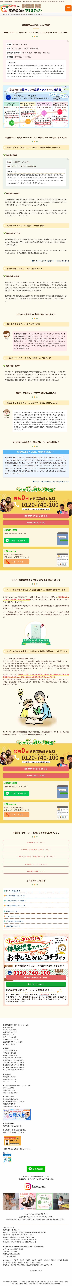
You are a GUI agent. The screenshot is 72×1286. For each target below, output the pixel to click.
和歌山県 (47, 1260)
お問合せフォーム (46, 1265)
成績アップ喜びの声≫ (10, 1093)
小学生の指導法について (14, 896)
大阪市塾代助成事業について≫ (13, 1132)
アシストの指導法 (12, 891)
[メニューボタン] (68, 8)
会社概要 (6, 1265)
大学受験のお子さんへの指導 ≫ (13, 1067)
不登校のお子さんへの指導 (15, 901)
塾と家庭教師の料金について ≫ (13, 1101)
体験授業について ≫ (10, 1032)
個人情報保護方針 (33, 1265)
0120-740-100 (18, 1249)
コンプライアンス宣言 (17, 1265)
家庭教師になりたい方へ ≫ (12, 1126)
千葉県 (14, 1262)
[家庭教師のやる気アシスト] (21, 8)
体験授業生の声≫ (9, 1090)
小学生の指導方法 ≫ (10, 1050)
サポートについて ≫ (10, 1037)
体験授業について (12, 926)
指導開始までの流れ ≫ (10, 1039)
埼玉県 (8, 1262)
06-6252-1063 (15, 1254)
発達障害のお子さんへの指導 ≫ (13, 1060)
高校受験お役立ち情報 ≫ (11, 1106)
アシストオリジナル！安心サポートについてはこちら (51, 261)
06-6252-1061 (12, 1251)
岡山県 (53, 1260)
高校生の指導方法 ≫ (10, 1055)
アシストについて (12, 916)
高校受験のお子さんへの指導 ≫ (13, 1065)
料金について (11, 911)
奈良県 (34, 1260)
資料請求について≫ (9, 1079)
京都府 (28, 1260)
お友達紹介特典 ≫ (9, 1104)
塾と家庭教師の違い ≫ (10, 1099)
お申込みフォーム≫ (9, 1082)
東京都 (59, 1260)
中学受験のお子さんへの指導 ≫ (13, 1062)
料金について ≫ (8, 1034)
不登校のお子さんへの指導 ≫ (13, 1058)
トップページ (7, 1027)
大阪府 (16, 1260)
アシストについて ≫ (10, 1030)
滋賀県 (40, 1260)
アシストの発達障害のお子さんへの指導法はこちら (52, 482)
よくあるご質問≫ (9, 1044)
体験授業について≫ (9, 1077)
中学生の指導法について (14, 905)
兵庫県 (22, 1260)
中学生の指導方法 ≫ (10, 1053)
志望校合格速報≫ (9, 1088)
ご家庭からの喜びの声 (14, 921)
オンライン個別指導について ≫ (13, 1070)
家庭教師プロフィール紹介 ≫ (13, 1042)
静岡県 (20, 1262)
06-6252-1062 (11, 1256)
